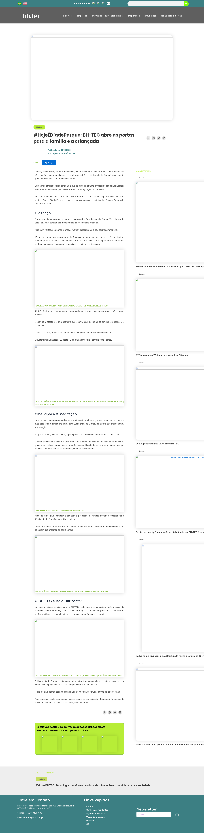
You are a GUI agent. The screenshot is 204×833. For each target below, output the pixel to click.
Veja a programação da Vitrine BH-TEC (157, 443)
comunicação (150, 16)
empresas (82, 16)
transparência (133, 16)
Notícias (90, 820)
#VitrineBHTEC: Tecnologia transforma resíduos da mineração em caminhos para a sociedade (93, 785)
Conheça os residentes (97, 810)
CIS (87, 824)
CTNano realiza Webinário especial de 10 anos (162, 355)
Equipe (89, 806)
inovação (97, 16)
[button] (149, 138)
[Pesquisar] (186, 3)
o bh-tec (67, 16)
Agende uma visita (95, 813)
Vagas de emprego (95, 817)
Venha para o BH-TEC (171, 16)
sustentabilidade (114, 16)
